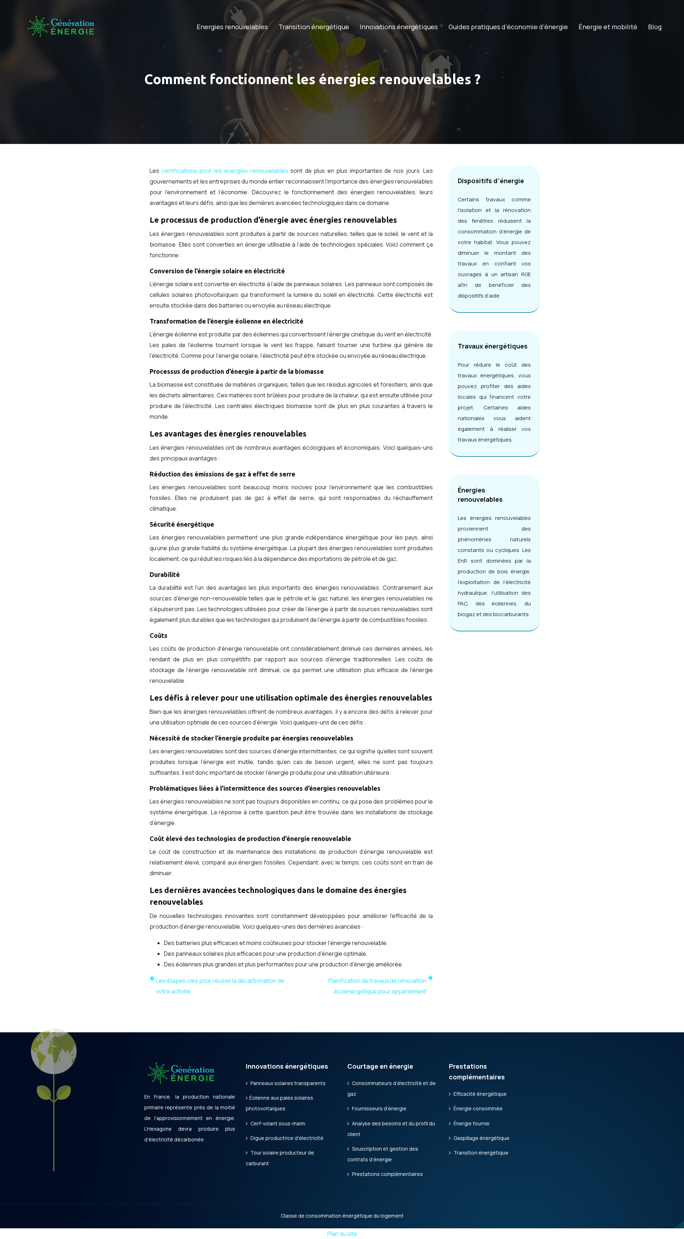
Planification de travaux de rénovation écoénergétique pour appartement (377, 986)
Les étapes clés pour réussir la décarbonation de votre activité (220, 986)
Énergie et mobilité (608, 26)
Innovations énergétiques (399, 26)
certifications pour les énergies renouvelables (225, 171)
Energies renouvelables (232, 26)
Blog (655, 26)
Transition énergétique (314, 26)
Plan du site (342, 1234)
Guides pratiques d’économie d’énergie (508, 26)
